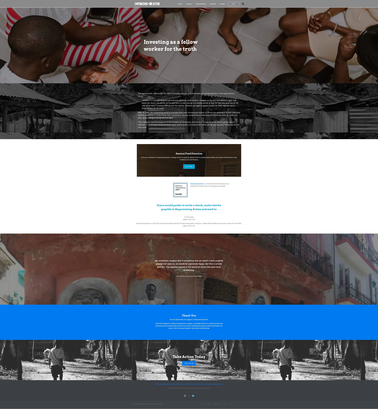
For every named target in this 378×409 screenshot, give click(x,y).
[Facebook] (185, 396)
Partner (213, 4)
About (180, 4)
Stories (222, 4)
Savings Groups (217, 384)
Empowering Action (197, 184)
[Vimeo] (193, 396)
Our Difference (201, 4)
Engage (189, 4)
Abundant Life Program (186, 384)
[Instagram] (189, 396)
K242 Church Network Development (167, 384)
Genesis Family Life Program (203, 384)
